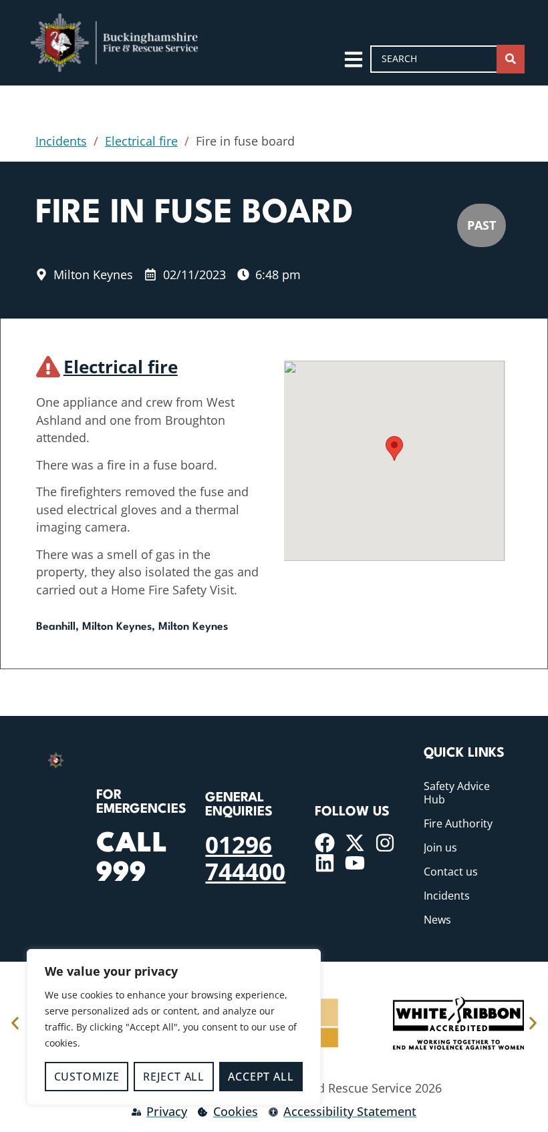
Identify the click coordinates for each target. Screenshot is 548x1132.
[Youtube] (355, 863)
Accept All (260, 1076)
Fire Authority (458, 823)
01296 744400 (245, 857)
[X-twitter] (355, 843)
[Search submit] (511, 59)
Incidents (61, 141)
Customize (87, 1076)
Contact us (451, 871)
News (437, 919)
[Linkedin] (325, 863)
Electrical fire (141, 141)
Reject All (173, 1076)
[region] (174, 1027)
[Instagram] (385, 843)
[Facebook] (325, 843)
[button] (394, 448)
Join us (440, 847)
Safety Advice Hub (457, 793)
